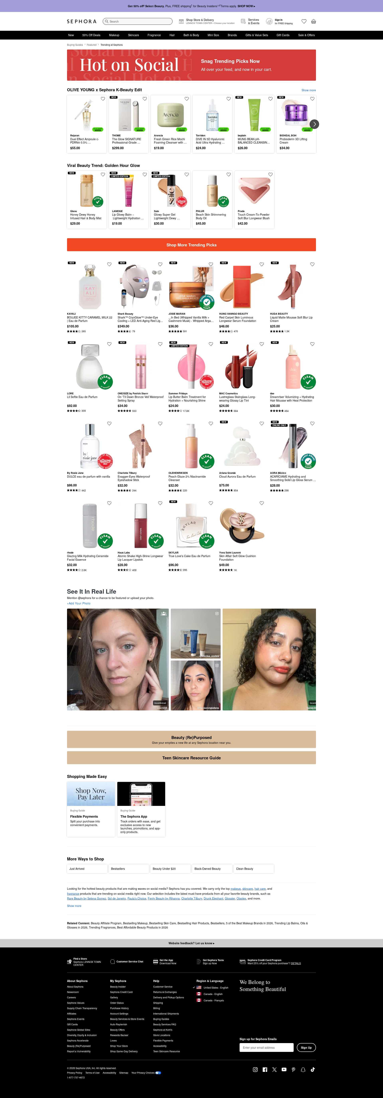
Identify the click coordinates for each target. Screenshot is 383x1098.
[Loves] (304, 21)
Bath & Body (191, 35)
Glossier (230, 898)
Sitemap (123, 1072)
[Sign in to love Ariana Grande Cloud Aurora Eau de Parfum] (261, 423)
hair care (260, 889)
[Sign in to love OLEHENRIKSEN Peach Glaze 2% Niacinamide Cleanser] (210, 423)
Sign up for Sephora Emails (258, 1039)
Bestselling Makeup (135, 923)
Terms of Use (92, 1072)
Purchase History (119, 1008)
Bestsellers (217, 923)
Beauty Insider (118, 986)
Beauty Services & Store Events (127, 1019)
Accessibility (160, 1045)
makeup (236, 889)
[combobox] (138, 21)
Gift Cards (283, 35)
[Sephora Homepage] (82, 21)
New (71, 35)
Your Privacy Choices (143, 1072)
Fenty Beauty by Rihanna (164, 898)
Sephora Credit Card (121, 992)
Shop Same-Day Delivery (124, 1051)
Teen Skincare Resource (166, 1051)
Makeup (114, 35)
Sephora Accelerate (78, 1040)
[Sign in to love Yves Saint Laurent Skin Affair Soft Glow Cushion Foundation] (261, 503)
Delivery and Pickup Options (168, 997)
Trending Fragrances (102, 927)
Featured (92, 44)
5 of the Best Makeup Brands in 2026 (249, 923)
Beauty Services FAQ (164, 1024)
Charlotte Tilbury (191, 898)
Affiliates (71, 1013)
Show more (309, 90)
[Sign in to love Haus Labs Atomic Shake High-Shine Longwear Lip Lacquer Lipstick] (160, 503)
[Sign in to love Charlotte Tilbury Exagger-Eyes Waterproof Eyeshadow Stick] (160, 423)
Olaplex (241, 898)
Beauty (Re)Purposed (79, 1045)
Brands (232, 35)
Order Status (117, 1002)
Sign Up (306, 1047)
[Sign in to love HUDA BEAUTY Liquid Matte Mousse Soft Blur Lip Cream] (312, 264)
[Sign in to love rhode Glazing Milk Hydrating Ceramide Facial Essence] (109, 503)
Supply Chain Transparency (82, 1008)
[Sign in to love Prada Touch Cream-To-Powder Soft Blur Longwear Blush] (270, 174)
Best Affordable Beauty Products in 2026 (142, 927)
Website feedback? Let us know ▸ (191, 943)
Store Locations (161, 1035)
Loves (113, 1040)
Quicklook (87, 129)
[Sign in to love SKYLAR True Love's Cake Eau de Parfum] (210, 503)
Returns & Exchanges (165, 992)
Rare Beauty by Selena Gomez (86, 898)
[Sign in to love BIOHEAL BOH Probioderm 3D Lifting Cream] (312, 98)
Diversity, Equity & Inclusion (82, 1035)
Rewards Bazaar (119, 1035)
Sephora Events (75, 1019)
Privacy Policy (74, 1072)
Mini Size (213, 35)
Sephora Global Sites (78, 1029)
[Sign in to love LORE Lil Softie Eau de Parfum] (109, 344)
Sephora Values (75, 1002)
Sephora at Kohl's (162, 1029)
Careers (71, 997)
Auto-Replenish (118, 1024)
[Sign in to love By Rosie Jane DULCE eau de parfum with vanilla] (109, 423)
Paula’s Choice (136, 898)
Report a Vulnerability (79, 1051)
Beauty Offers (117, 1029)
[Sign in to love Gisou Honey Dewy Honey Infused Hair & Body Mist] (103, 174)
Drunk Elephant (213, 898)
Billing (156, 1008)
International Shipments (166, 1013)
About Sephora (75, 986)
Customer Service (163, 986)
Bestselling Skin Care (162, 923)
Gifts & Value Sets (257, 35)
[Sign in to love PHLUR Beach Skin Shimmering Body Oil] (228, 174)
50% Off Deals (91, 35)
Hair (172, 35)
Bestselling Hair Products (193, 923)
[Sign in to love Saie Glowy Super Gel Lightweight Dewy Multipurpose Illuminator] (186, 174)
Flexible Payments (163, 1040)
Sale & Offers (306, 35)
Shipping (158, 1002)
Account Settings (119, 1013)
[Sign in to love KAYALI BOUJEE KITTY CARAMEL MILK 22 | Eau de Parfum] (109, 264)
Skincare (133, 35)
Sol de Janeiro (117, 898)
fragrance (73, 894)
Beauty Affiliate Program (106, 923)
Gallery (114, 997)
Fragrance (154, 35)
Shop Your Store (119, 1045)
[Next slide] (314, 124)
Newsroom (73, 992)
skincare (247, 889)
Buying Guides (75, 44)
